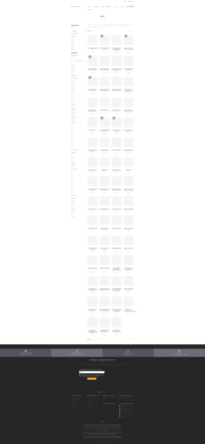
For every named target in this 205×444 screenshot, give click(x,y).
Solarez (72, 208)
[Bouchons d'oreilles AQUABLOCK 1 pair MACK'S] (104, 181)
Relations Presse (90, 405)
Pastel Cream (73, 75)
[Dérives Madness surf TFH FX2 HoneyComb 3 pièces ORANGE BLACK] (104, 301)
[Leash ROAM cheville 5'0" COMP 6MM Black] (104, 201)
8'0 (71, 144)
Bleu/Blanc (73, 112)
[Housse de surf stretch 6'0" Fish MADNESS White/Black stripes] (104, 322)
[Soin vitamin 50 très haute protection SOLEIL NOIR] (92, 240)
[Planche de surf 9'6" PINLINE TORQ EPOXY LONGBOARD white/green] (116, 40)
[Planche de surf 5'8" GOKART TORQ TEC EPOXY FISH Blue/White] (128, 40)
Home (101, 18)
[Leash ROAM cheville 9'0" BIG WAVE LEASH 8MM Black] (128, 122)
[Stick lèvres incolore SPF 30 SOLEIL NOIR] (92, 220)
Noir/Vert (72, 120)
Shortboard (73, 152)
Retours (72, 405)
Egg (72, 160)
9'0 (71, 146)
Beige (72, 67)
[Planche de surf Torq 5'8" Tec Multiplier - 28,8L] (104, 40)
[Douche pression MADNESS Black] (104, 142)
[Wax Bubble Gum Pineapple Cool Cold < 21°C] (116, 102)
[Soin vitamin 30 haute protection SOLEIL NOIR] (104, 240)
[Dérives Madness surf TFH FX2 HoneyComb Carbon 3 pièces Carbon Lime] (116, 301)
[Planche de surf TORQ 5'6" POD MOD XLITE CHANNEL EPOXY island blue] (116, 60)
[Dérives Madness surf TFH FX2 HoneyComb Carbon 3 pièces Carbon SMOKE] (116, 280)
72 (132, 30)
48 (131, 30)
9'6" (72, 192)
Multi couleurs (73, 122)
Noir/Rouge (73, 117)
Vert (72, 96)
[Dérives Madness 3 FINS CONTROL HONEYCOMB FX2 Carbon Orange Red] (116, 260)
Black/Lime (73, 70)
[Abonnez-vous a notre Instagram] (133, 1)
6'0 (71, 136)
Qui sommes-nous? (90, 398)
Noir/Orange (73, 104)
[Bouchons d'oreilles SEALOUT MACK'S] (92, 201)
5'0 (71, 133)
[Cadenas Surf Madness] (128, 162)
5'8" (72, 176)
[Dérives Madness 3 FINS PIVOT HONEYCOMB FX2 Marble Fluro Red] (104, 280)
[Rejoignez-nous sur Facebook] (131, 1)
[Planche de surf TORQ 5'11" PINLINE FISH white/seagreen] (128, 60)
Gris (72, 99)
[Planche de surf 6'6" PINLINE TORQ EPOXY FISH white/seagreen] (104, 60)
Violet (72, 101)
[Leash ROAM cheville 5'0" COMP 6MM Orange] (128, 201)
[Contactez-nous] (129, 1)
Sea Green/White (74, 78)
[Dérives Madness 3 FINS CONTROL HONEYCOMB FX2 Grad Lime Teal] (128, 260)
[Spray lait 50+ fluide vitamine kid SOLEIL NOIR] (128, 220)
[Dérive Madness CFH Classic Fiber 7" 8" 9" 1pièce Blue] (92, 301)
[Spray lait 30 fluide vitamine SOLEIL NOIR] (116, 220)
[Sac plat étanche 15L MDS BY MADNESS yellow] (116, 122)
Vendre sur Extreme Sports (91, 401)
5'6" (72, 174)
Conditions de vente (74, 398)
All (133, 30)
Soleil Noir (73, 211)
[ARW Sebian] (102, 392)
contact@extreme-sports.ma (125, 398)
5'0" (72, 171)
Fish (72, 155)
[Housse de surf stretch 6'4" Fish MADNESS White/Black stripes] (116, 322)
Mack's (72, 200)
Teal (72, 80)
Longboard (73, 165)
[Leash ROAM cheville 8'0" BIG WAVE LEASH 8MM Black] (92, 142)
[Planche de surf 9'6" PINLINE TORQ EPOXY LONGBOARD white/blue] (116, 81)
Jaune (72, 88)
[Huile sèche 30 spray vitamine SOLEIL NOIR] (92, 260)
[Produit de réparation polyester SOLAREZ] (128, 142)
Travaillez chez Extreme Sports (92, 403)
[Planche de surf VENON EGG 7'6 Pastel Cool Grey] (92, 81)
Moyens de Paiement (74, 403)
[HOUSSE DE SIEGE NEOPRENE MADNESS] (116, 162)
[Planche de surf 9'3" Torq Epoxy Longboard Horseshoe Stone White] (128, 81)
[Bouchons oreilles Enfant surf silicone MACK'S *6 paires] (116, 181)
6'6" (72, 184)
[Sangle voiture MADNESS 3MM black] (92, 162)
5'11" (72, 179)
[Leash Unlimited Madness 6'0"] (104, 162)
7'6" (72, 187)
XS (71, 128)
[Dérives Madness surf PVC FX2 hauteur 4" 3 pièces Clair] (128, 280)
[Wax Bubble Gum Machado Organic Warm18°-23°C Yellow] (128, 102)
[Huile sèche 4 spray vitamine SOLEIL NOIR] (116, 240)
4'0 (71, 131)
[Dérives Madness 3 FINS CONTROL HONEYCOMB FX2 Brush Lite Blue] (92, 280)
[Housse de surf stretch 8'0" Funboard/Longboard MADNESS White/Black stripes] (92, 322)
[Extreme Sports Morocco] (79, 6)
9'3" (72, 189)
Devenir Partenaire (90, 407)
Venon (72, 216)
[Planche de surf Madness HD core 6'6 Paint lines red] (92, 102)
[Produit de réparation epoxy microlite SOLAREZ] (92, 181)
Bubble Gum (73, 198)
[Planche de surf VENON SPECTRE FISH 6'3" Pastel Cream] (92, 60)
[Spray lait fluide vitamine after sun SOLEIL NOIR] (104, 220)
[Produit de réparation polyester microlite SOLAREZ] (104, 122)
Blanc (72, 83)
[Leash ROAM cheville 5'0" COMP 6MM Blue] (116, 201)
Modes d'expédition (74, 401)
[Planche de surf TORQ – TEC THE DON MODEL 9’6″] (92, 40)
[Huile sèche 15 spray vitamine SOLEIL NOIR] (104, 260)
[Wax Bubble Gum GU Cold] (92, 122)
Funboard (73, 163)
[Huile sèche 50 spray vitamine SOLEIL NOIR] (128, 240)
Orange (72, 91)
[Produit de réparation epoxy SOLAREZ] (116, 142)
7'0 (71, 141)
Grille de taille (73, 407)
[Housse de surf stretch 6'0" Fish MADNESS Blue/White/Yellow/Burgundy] (128, 301)
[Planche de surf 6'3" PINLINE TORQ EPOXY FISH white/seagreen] (104, 81)
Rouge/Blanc (73, 109)
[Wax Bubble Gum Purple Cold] (104, 102)
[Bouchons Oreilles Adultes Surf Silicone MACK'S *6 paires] (128, 181)
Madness (72, 203)
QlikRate (110, 442)
